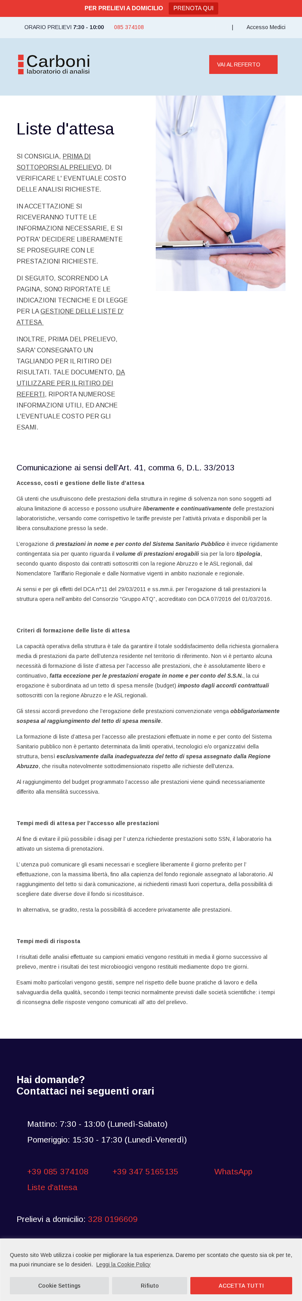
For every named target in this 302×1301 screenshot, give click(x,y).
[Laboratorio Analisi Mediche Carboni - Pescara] (54, 64)
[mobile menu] (186, 64)
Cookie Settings (59, 1286)
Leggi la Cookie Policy (123, 1264)
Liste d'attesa (52, 1187)
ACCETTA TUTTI (241, 1286)
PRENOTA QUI (193, 8)
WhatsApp (232, 1171)
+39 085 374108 (57, 1171)
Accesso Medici (265, 27)
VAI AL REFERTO (238, 64)
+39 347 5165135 (145, 1171)
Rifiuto (150, 1286)
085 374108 (129, 27)
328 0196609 (113, 1219)
